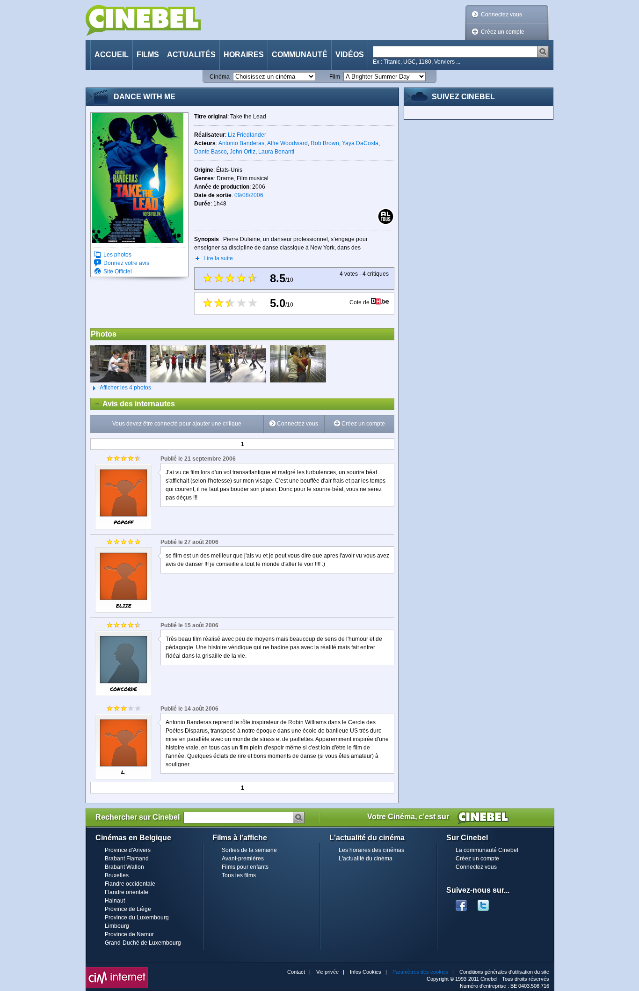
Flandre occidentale (130, 884)
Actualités (191, 55)
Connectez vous (501, 14)
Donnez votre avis (126, 263)
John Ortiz (242, 151)
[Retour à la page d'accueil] (143, 20)
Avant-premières (243, 858)
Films (148, 55)
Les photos (117, 254)
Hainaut (115, 900)
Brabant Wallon (124, 867)
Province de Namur (129, 934)
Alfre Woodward (287, 143)
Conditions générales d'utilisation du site (504, 972)
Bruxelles (117, 875)
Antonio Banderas (241, 143)
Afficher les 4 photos (120, 387)
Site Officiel (117, 271)
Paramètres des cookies (420, 972)
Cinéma (220, 76)
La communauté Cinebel (487, 850)
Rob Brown (325, 143)
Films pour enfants (245, 867)
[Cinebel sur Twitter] (488, 902)
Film (334, 76)
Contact (296, 972)
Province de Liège (128, 909)
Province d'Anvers (128, 850)
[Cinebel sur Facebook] (461, 902)
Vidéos (349, 55)
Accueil (111, 55)
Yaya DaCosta (360, 143)
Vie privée (327, 972)
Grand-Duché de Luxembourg (143, 943)
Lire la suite (218, 258)
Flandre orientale (126, 892)
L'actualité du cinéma (365, 858)
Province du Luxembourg (137, 917)
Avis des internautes (133, 404)
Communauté (299, 55)
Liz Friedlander (247, 135)
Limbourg (117, 926)
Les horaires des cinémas (371, 850)
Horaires (244, 55)
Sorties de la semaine (249, 850)
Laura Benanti (276, 151)
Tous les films (239, 875)
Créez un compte (502, 32)
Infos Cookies (365, 972)
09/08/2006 (248, 195)
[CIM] (117, 969)
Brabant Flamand (127, 858)
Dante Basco (210, 151)
